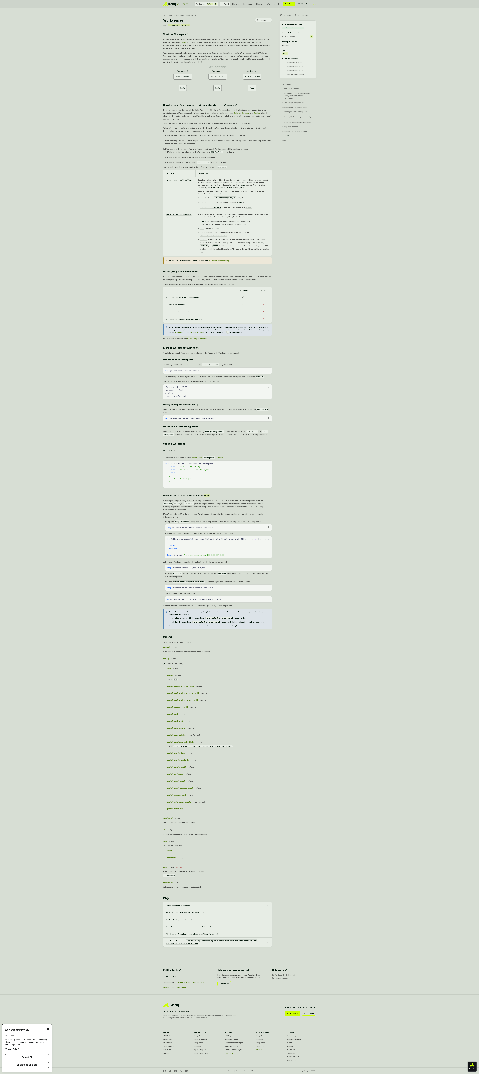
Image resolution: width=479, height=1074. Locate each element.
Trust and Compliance (252, 1071)
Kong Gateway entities (188, 15)
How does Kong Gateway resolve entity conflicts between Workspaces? (200, 105)
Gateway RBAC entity (294, 62)
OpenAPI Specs (200, 1050)
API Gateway (168, 1039)
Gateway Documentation (294, 28)
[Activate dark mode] (314, 3)
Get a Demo (289, 4)
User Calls (291, 1050)
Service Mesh (168, 1046)
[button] (268, 370)
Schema (167, 636)
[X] (181, 1071)
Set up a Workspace (174, 443)
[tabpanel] (217, 472)
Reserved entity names (295, 74)
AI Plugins (229, 1036)
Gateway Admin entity (294, 70)
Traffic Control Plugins (234, 1050)
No (174, 976)
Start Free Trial (303, 4)
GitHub (290, 1043)
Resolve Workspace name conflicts (186, 495)
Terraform (260, 1046)
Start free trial (292, 1013)
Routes (257, 113)
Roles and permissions (197, 338)
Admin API (185, 25)
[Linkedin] (175, 1071)
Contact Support (281, 978)
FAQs (166, 898)
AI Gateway (167, 1043)
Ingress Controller (201, 1053)
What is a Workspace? (175, 34)
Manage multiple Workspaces (178, 359)
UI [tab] (174, 450)
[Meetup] (170, 1071)
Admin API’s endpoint (208, 457)
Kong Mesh (198, 1043)
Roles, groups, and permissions (180, 271)
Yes (166, 976)
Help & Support (293, 1057)
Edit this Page (198, 982)
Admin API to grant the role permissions (190, 332)
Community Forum (294, 1039)
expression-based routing (219, 260)
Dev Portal (167, 1050)
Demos (290, 1046)
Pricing (166, 1053)
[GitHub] (164, 1071)
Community (291, 1036)
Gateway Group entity (294, 66)
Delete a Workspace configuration (180, 426)
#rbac (285, 54)
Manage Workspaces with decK (181, 347)
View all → (229, 1053)
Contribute (224, 983)
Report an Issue (184, 982)
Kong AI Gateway (201, 1039)
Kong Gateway (174, 15)
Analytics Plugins (232, 1039)
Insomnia (197, 1046)
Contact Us (291, 1060)
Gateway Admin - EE (290, 36)
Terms (230, 1071)
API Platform (168, 1036)
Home (165, 15)
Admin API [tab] (167, 450)
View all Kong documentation (174, 987)
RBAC (184, 42)
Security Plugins (231, 1046)
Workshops (291, 1053)
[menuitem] (236, 4)
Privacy (238, 1071)
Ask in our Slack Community (285, 975)
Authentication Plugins (234, 1043)
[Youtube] (186, 1071)
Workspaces (287, 84)
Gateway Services (241, 113)
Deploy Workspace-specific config (180, 404)
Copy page (263, 20)
